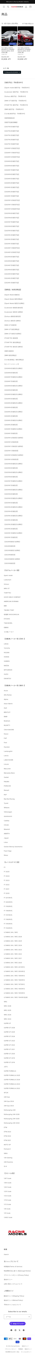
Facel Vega (7, 851)
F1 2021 (6, 889)
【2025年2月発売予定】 (12, 239)
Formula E (7, 1149)
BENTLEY (7, 712)
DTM (5, 1127)
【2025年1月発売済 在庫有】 (13, 533)
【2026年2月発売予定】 (12, 191)
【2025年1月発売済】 (11, 537)
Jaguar (6, 838)
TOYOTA (7, 648)
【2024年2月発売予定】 (12, 278)
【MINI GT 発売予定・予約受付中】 (15, 100)
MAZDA (6, 665)
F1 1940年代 (8, 928)
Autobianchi (8, 816)
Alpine (6, 699)
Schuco (6, 584)
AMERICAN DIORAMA (11, 601)
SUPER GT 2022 (9, 1045)
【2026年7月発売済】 (11, 381)
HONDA (6, 657)
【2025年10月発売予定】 (12, 209)
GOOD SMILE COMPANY (12, 597)
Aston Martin (8, 703)
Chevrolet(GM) (9, 729)
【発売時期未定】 (9, 118)
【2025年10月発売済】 (11, 459)
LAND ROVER (8, 760)
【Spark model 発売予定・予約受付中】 (17, 87)
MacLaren (7, 768)
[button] (4, 7)
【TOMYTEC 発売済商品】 (12, 342)
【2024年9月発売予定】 (12, 256)
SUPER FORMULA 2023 (12, 1084)
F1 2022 (6, 884)
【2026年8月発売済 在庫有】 (13, 368)
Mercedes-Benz (9, 773)
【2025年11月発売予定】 (12, 204)
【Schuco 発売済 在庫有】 (12, 321)
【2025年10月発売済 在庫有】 (14, 455)
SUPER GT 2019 (9, 1058)
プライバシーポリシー (11, 1349)
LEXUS (6, 644)
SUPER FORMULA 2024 (12, 1079)
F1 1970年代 (8, 915)
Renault (6, 790)
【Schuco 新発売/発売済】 (12, 316)
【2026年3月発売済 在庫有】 (13, 412)
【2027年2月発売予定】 (12, 139)
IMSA (5, 1153)
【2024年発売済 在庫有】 (12, 541)
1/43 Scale (7, 1187)
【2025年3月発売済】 (11, 520)
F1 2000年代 (8, 902)
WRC (5, 1001)
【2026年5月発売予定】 (12, 178)
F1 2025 (6, 871)
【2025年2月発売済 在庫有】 (13, 524)
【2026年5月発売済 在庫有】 (13, 394)
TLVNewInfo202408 (11, 72)
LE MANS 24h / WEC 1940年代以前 (16, 997)
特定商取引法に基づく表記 (12, 1352)
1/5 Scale (7, 1213)
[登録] (29, 1316)
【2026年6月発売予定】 (12, 174)
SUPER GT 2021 (9, 1049)
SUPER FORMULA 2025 (12, 1075)
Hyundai (7, 747)
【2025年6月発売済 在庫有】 (13, 489)
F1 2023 (6, 880)
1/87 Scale (7, 1178)
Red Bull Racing (9, 799)
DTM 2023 (7, 1131)
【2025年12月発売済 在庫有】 (14, 438)
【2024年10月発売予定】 (12, 252)
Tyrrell (6, 803)
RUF (5, 794)
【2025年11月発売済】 (11, 450)
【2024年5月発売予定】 (12, 274)
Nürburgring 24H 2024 (12, 1123)
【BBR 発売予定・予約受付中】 (14, 109)
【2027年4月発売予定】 (12, 131)
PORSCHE (7, 786)
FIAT (5, 738)
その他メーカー (9, 632)
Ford (5, 742)
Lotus (6, 842)
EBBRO (6, 627)
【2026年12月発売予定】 (12, 148)
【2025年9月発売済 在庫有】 (13, 463)
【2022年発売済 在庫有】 (12, 559)
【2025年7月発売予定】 (12, 222)
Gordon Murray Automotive (13, 846)
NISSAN (6, 652)
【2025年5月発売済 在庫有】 (13, 498)
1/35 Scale (7, 1191)
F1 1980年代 (8, 910)
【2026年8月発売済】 (11, 372)
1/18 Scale (7, 1200)
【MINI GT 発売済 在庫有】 (13, 333)
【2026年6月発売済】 (11, 390)
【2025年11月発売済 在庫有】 (14, 446)
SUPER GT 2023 (9, 1040)
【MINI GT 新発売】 (10, 325)
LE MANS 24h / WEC (11, 932)
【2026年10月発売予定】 (12, 157)
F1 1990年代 (8, 906)
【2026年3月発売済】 (11, 416)
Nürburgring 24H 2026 (12, 1114)
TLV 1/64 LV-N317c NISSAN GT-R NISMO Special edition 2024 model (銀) (7, 50)
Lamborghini (8, 751)
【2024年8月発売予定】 (12, 261)
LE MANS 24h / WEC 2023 (13, 949)
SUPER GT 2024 (9, 1036)
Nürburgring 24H (10, 1110)
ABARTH (7, 833)
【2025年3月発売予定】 (12, 235)
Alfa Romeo (8, 695)
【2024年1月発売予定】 (12, 282)
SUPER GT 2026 (9, 1027)
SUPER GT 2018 (9, 1062)
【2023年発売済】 (10, 554)
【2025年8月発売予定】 (12, 217)
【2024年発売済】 (10, 546)
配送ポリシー (28, 1349)
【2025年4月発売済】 (11, 511)
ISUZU (6, 674)
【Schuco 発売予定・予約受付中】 (15, 96)
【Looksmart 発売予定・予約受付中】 (16, 92)
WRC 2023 (7, 1019)
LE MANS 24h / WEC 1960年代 (14, 989)
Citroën (6, 825)
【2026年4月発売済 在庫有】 (13, 403)
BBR (5, 606)
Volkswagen (8, 812)
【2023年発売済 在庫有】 (12, 550)
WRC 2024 (7, 1014)
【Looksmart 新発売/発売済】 (13, 307)
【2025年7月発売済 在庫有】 (13, 481)
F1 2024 (6, 876)
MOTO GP (7, 1144)
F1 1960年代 (8, 919)
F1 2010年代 (8, 898)
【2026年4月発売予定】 (12, 183)
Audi (5, 708)
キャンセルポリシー (26, 1352)
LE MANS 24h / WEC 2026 (13, 936)
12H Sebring (8, 1157)
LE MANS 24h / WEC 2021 (13, 958)
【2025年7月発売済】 (11, 485)
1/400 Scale (8, 1217)
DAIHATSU (7, 678)
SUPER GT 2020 (9, 1053)
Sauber (6, 777)
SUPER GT (7, 1023)
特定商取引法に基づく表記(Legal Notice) (17, 1271)
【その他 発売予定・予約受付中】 (15, 113)
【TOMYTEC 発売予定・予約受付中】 (16, 105)
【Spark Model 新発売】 (12, 295)
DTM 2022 (7, 1136)
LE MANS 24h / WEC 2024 (13, 945)
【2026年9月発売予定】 (12, 161)
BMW (5, 716)
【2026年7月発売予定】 (12, 170)
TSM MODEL (8, 623)
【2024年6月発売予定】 (12, 269)
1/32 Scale (7, 1196)
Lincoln (6, 764)
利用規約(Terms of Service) (13, 1266)
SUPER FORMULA (10, 1071)
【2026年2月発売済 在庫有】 (13, 420)
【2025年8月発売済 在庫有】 (13, 472)
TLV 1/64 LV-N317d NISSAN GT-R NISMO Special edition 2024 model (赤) (24, 50)
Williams (6, 807)
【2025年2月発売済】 (11, 529)
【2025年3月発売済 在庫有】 (13, 515)
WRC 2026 (7, 1006)
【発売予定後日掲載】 (11, 122)
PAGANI (6, 781)
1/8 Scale (7, 1209)
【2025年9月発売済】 (11, 468)
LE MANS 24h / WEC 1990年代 (14, 975)
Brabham (7, 721)
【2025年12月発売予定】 (12, 200)
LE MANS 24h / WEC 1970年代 (14, 984)
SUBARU (7, 661)
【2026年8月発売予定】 (12, 165)
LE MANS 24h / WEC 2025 (13, 941)
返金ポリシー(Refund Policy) (13, 1300)
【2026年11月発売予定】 (12, 152)
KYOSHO (7, 619)
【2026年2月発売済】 (11, 424)
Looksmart (7, 580)
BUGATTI (7, 725)
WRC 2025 (7, 1010)
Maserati (7, 829)
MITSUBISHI (8, 670)
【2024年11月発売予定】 (12, 248)
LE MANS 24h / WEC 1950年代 (14, 993)
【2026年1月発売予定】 (12, 196)
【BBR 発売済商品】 (10, 355)
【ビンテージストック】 (12, 364)
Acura (6, 690)
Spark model (8, 575)
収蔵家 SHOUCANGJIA (11, 614)
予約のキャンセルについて (12, 1304)
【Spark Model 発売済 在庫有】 (14, 303)
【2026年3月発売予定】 (12, 187)
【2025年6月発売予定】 (12, 226)
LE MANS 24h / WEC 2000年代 (14, 971)
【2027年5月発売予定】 (12, 126)
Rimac (6, 855)
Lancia (6, 755)
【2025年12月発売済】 (11, 442)
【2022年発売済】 (10, 563)
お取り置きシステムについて (13, 1284)
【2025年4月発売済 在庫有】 (13, 507)
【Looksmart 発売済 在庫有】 (13, 312)
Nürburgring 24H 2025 (12, 1118)
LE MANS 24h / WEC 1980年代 (14, 980)
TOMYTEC (7, 593)
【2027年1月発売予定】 (11, 144)
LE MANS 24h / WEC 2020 (13, 962)
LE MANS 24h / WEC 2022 (13, 954)
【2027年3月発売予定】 (12, 135)
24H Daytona (8, 1162)
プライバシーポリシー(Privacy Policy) (16, 1275)
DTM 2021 (7, 1140)
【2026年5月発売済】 (11, 398)
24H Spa (7, 1097)
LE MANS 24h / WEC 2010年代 (14, 967)
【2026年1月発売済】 (11, 433)
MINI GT (7, 588)
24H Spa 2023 (9, 1105)
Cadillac (6, 820)
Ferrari (6, 734)
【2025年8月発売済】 (11, 477)
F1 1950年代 (8, 923)
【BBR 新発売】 (9, 351)
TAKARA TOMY (9, 610)
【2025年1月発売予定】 (12, 243)
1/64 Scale (7, 1182)
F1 (4, 867)
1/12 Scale (7, 1204)
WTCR (6, 1092)
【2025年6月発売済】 (11, 494)
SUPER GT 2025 (9, 1032)
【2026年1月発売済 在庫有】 (13, 429)
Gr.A (5, 1166)
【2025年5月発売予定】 (12, 230)
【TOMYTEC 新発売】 (11, 338)
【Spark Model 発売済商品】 (13, 299)
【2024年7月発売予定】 (12, 265)
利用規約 (20, 1349)
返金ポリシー (8, 1279)
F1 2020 (6, 893)
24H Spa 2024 (9, 1101)
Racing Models (15, 1346)
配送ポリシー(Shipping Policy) (14, 1296)
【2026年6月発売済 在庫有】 (13, 386)
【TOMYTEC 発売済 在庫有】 (13, 347)
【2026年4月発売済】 (11, 407)
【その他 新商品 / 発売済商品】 (14, 359)
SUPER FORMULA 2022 (12, 1088)
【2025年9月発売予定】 (12, 213)
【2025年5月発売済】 (11, 503)
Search (6, 1254)
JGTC (6, 1066)
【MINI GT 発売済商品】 (12, 329)
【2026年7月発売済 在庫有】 (13, 377)
